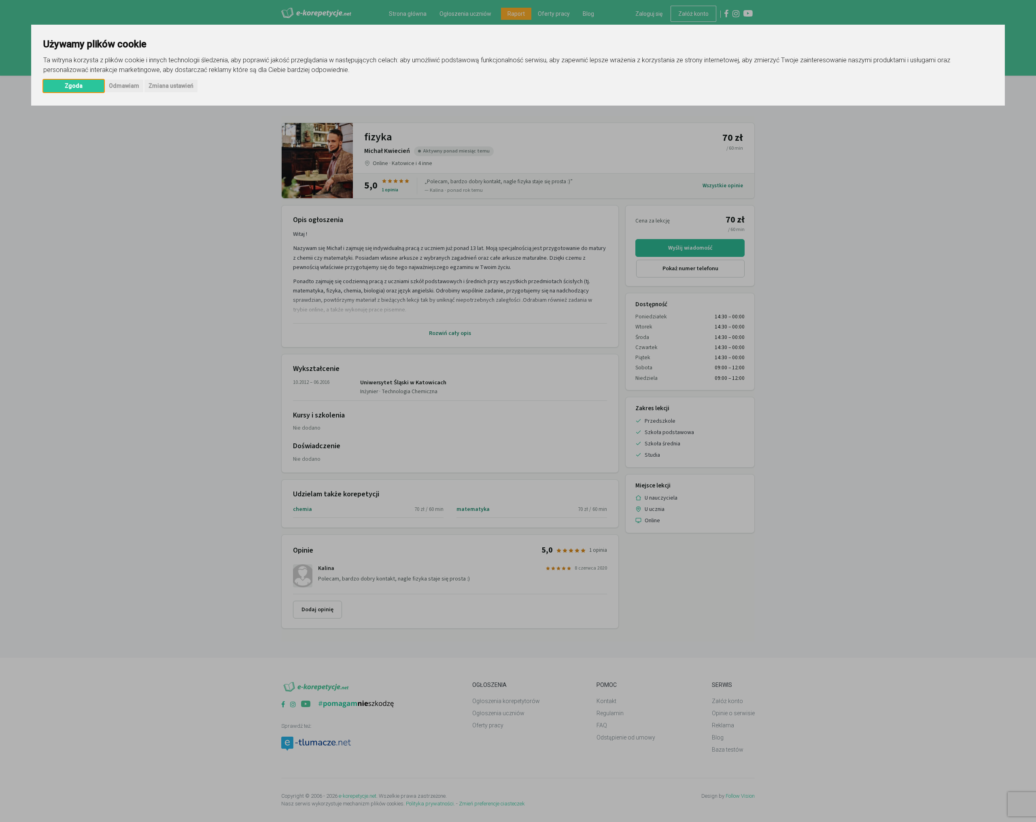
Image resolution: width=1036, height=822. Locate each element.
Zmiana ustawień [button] (171, 86)
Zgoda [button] (74, 86)
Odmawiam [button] (124, 86)
